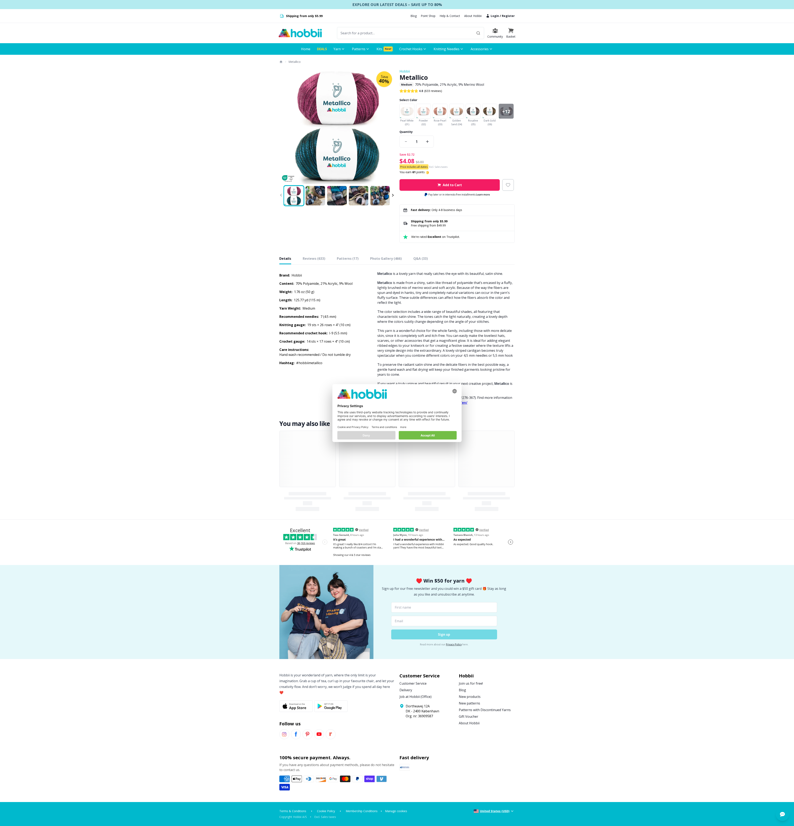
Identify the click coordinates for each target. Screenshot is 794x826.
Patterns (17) (348, 258)
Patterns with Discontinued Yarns (485, 710)
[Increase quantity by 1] (427, 142)
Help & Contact (450, 16)
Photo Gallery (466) (386, 258)
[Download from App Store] (296, 706)
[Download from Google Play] (331, 706)
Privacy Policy (454, 644)
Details (285, 258)
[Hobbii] (300, 33)
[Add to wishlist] (508, 185)
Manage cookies (396, 811)
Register (508, 16)
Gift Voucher (468, 716)
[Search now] (478, 33)
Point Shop (428, 16)
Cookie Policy (326, 811)
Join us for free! (471, 683)
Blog (413, 16)
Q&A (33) (420, 258)
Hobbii (404, 71)
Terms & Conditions (292, 811)
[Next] (389, 126)
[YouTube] (319, 734)
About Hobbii (473, 16)
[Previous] (285, 126)
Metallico (294, 62)
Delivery (405, 690)
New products (470, 696)
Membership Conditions (362, 811)
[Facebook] (296, 734)
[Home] (280, 61)
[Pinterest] (307, 734)
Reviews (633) (314, 258)
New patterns (469, 703)
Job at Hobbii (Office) (415, 696)
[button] (510, 33)
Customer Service (413, 683)
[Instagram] (284, 734)
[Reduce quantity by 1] (406, 142)
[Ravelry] (331, 734)
